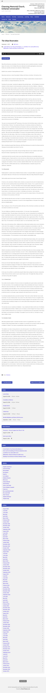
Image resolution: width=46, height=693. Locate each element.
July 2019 (5, 654)
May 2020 (5, 637)
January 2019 (6, 665)
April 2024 (5, 559)
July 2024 (5, 553)
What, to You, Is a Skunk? (36, 382)
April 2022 (5, 600)
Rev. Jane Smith (6, 492)
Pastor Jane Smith (7, 485)
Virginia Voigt (6, 498)
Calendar (36, 16)
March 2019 (5, 661)
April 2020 (5, 639)
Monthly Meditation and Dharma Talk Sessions (13, 417)
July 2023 (5, 576)
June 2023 (5, 577)
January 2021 (6, 622)
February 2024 (6, 562)
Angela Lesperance (7, 466)
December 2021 (6, 607)
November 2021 (6, 609)
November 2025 (6, 525)
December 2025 (6, 523)
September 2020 (6, 630)
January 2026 (6, 521)
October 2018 (6, 671)
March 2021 (5, 618)
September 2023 (6, 572)
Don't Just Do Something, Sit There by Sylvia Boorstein (15, 450)
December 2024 (6, 544)
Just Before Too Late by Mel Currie (31, 46)
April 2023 (5, 581)
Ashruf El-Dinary (6, 468)
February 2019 (6, 663)
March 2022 (5, 602)
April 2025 (5, 536)
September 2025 (6, 529)
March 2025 (5, 538)
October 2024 (6, 548)
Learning (27, 16)
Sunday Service (6, 405)
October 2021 (6, 611)
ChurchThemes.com (25, 688)
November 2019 (6, 648)
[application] (23, 54)
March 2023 (5, 583)
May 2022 (5, 598)
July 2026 (5, 510)
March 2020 (5, 641)
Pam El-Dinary (6, 483)
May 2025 (5, 534)
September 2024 (6, 549)
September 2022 (6, 594)
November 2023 (6, 568)
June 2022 (5, 596)
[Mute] (39, 53)
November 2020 (6, 626)
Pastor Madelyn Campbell (8, 487)
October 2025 (6, 527)
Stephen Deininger (7, 496)
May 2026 (5, 514)
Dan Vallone (5, 472)
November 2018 (6, 669)
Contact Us (4, 19)
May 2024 (5, 557)
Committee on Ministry (8, 399)
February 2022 (6, 604)
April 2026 (5, 516)
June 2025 (5, 533)
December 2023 (6, 566)
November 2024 (6, 546)
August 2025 (6, 531)
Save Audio (6, 58)
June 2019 (5, 656)
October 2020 (6, 628)
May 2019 (5, 658)
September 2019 (6, 652)
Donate (14, 19)
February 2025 (6, 540)
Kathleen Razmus (7, 478)
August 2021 (6, 613)
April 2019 (5, 660)
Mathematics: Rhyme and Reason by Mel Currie (13, 48)
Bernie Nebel (6, 470)
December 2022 (6, 589)
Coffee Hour (6, 411)
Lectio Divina (6, 394)
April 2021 (5, 617)
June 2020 (5, 635)
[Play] (3, 53)
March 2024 (5, 561)
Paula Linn (5, 489)
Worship (14, 16)
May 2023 (5, 579)
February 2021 (6, 620)
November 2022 (6, 590)
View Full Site (23, 681)
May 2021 (5, 615)
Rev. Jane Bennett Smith (8, 491)
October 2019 (6, 650)
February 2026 (6, 520)
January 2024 (6, 564)
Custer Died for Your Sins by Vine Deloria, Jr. (13, 46)
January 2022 (6, 605)
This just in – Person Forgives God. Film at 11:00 (13, 430)
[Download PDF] (12, 432)
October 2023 (6, 570)
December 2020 (6, 624)
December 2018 (6, 667)
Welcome (8, 16)
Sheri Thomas (6, 494)
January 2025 (6, 542)
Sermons (7, 34)
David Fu (5, 474)
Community (20, 16)
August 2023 (6, 574)
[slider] (42, 54)
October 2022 (6, 592)
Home (3, 16)
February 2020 (6, 643)
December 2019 (6, 646)
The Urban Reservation (15, 34)
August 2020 (6, 632)
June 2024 (5, 555)
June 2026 (5, 512)
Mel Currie (16, 44)
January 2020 (6, 645)
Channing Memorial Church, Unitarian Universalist (13, 7)
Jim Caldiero (6, 476)
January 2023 (6, 587)
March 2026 (5, 518)
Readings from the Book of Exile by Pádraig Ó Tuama (14, 456)
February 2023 (6, 585)
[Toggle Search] (2, 1)
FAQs (10, 19)
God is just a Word (7, 436)
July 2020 (5, 633)
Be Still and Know (8, 382)
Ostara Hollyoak (6, 481)
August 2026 (6, 508)
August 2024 (6, 551)
